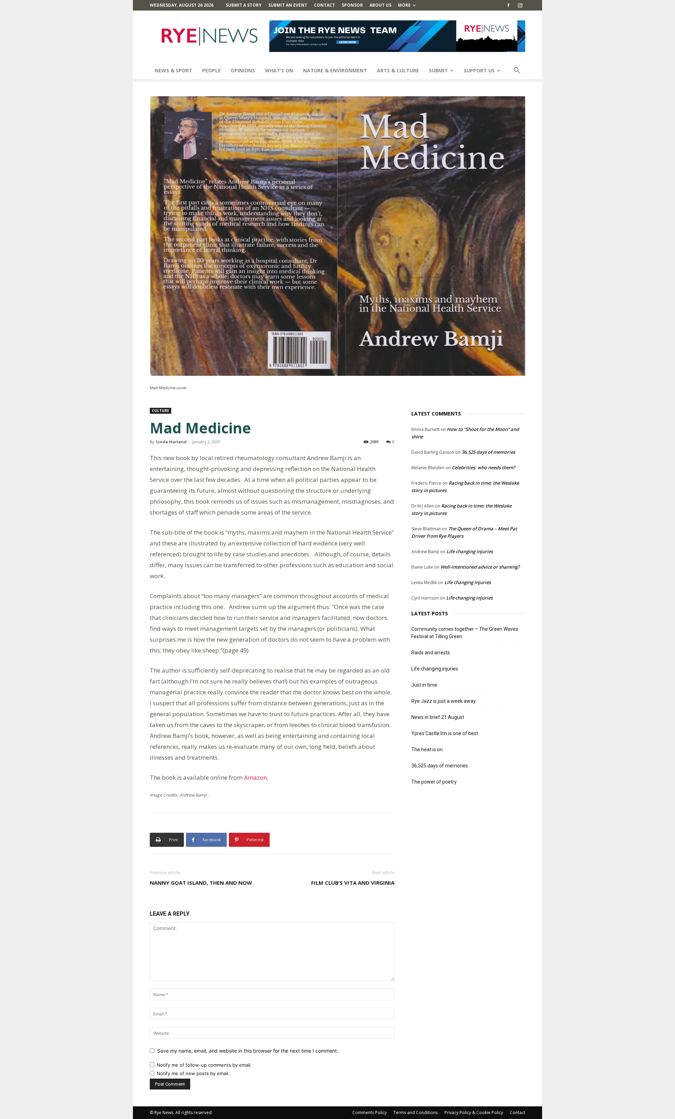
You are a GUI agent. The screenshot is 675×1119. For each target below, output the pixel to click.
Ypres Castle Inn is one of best (444, 733)
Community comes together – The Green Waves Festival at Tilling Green (464, 632)
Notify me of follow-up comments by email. (204, 1065)
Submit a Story (244, 5)
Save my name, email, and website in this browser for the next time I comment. (247, 1051)
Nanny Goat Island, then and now (201, 882)
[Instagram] (520, 5)
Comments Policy (369, 1112)
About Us (380, 5)
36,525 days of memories (488, 452)
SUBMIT (438, 70)
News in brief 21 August (437, 717)
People (211, 70)
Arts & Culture (398, 70)
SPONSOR (352, 5)
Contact (324, 5)
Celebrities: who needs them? (483, 467)
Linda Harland (171, 441)
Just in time (424, 685)
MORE (404, 5)
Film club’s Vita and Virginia (352, 882)
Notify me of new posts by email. (193, 1073)
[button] (516, 71)
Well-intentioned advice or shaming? (480, 567)
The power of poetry (434, 782)
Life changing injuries (469, 551)
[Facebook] (508, 5)
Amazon (255, 777)
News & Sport (173, 70)
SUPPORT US (479, 70)
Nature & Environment (335, 70)
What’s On (279, 70)
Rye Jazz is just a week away (443, 701)
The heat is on (427, 749)
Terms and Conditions (415, 1112)
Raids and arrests (430, 652)
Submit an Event (287, 5)
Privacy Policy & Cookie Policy (473, 1112)
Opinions (243, 70)
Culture (160, 410)
